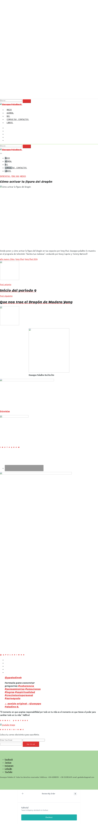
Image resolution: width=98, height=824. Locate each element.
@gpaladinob (13, 677)
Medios (23, 176)
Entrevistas (5, 411)
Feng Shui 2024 (31, 259)
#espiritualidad (25, 692)
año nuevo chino (7, 259)
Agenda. (10, 113)
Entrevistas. (5, 176)
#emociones (33, 689)
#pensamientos (15, 689)
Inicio (9, 109)
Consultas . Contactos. (18, 119)
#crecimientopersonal (19, 695)
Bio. (8, 116)
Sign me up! (31, 744)
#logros (9, 692)
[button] (22, 793)
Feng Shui (15, 176)
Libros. (10, 122)
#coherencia (26, 686)
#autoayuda (12, 698)
